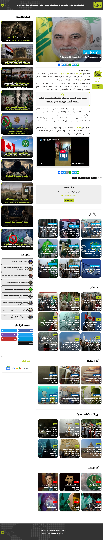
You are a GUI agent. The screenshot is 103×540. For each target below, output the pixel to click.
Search (2, 5)
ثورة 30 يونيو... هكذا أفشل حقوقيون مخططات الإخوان (15, 310)
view (99, 220)
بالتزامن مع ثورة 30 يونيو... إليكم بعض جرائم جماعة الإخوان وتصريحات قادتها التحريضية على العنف (15, 317)
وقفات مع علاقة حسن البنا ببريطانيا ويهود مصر (17, 282)
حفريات (97, 81)
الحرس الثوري (81, 178)
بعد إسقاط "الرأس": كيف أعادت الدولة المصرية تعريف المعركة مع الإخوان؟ (16, 296)
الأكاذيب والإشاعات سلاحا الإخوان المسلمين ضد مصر (16, 289)
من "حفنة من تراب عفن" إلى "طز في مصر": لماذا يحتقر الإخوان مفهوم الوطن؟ (16, 268)
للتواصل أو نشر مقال (42, 530)
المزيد (19, 5)
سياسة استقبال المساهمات (68, 195)
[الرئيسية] (97, 5)
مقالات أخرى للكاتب (97, 87)
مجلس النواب (64, 73)
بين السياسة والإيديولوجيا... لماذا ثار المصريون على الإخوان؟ (15, 275)
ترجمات (46, 5)
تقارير (71, 5)
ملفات (41, 5)
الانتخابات (77, 127)
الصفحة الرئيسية (79, 5)
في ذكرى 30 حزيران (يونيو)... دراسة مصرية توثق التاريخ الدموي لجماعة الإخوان (15, 303)
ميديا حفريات (34, 5)
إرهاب (75, 178)
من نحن (64, 530)
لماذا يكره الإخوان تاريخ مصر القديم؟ (20, 262)
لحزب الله (79, 73)
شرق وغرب (25, 5)
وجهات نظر (54, 5)
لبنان (81, 79)
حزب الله (78, 114)
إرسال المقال (68, 200)
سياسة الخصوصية (55, 530)
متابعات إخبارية (63, 5)
